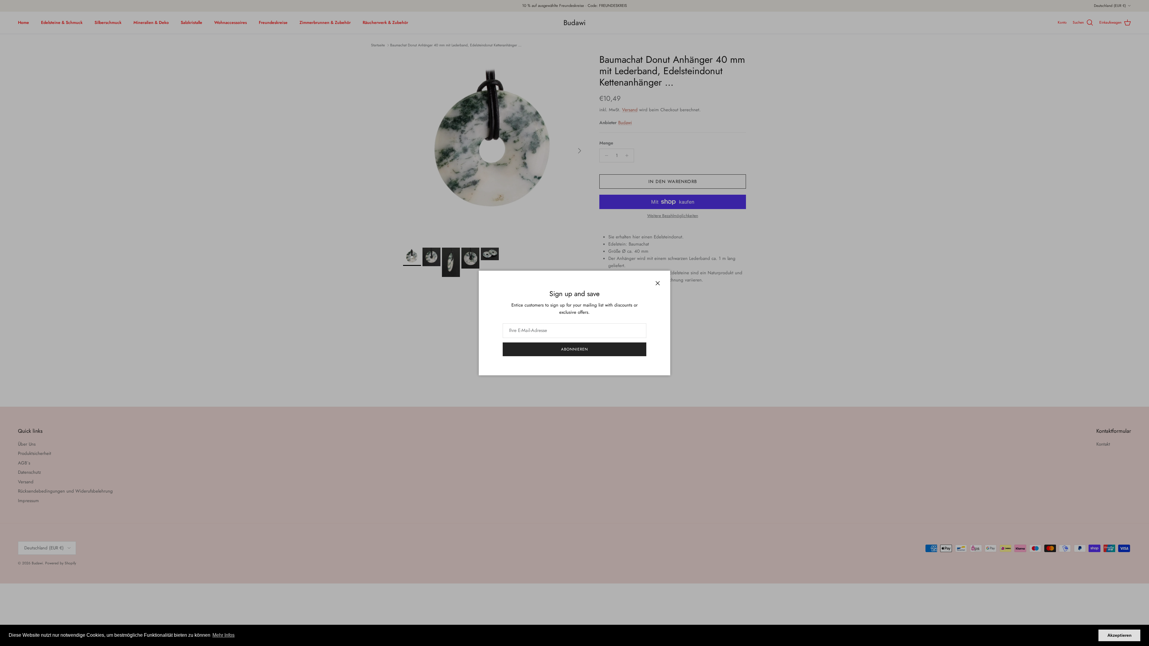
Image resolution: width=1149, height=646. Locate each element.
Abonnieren (574, 349)
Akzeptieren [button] (1119, 635)
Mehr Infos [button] (223, 635)
